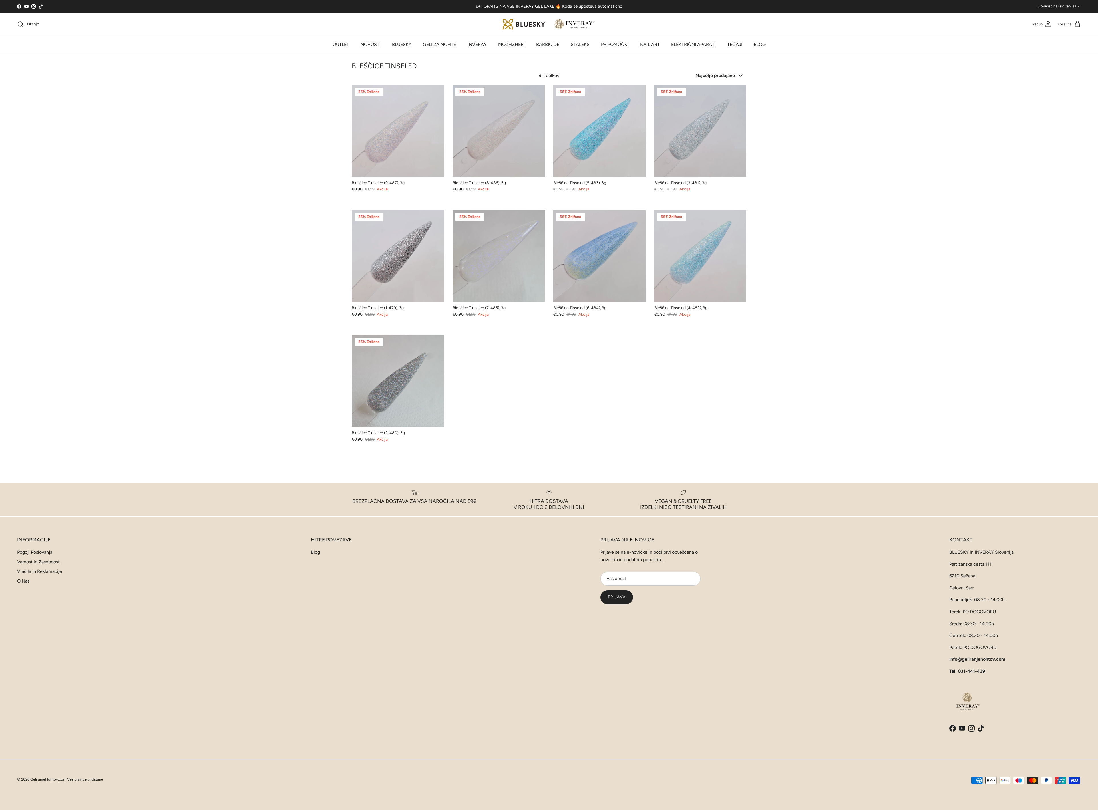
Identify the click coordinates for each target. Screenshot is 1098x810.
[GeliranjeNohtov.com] (549, 24)
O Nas (23, 581)
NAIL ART (650, 44)
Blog (315, 552)
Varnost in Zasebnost (38, 562)
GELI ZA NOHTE (439, 44)
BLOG (760, 44)
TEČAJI (734, 44)
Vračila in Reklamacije (39, 571)
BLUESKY (401, 44)
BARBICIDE (547, 44)
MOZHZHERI (511, 44)
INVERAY (477, 44)
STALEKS (580, 44)
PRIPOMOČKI (614, 44)
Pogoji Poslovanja (34, 552)
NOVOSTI (371, 44)
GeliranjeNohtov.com (48, 779)
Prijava (617, 597)
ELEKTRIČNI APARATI (693, 44)
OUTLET (341, 44)
